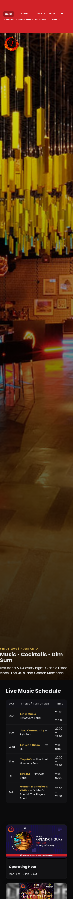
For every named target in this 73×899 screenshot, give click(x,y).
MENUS (24, 13)
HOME (8, 14)
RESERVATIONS (24, 19)
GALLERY (8, 19)
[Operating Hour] (36, 842)
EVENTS (40, 13)
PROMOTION (56, 13)
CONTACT (40, 19)
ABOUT (56, 19)
